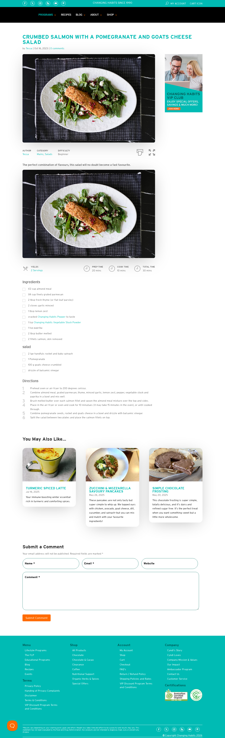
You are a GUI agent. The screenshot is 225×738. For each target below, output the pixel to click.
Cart (122, 659)
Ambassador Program (179, 669)
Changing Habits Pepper (52, 316)
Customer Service (177, 678)
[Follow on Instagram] (40, 3)
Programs (45, 14)
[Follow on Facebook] (24, 3)
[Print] (140, 151)
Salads (48, 154)
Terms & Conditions (36, 700)
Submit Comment (36, 617)
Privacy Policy (33, 686)
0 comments (57, 48)
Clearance (78, 664)
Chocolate (78, 655)
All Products (79, 650)
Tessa (25, 154)
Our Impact (173, 664)
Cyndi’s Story (174, 650)
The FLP (29, 655)
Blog (79, 14)
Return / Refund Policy (133, 674)
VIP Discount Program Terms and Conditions (41, 707)
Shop (110, 14)
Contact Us (173, 674)
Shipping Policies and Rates (135, 678)
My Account (178, 3)
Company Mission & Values (182, 659)
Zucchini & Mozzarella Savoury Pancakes (110, 489)
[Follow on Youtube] (55, 3)
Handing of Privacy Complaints (42, 690)
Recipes (66, 14)
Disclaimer (31, 695)
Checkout (125, 664)
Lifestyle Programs (36, 650)
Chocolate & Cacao (83, 659)
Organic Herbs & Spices (85, 678)
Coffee (76, 669)
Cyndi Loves (174, 655)
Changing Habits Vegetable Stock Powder (57, 322)
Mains (40, 154)
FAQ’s (123, 669)
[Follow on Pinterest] (63, 3)
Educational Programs (37, 659)
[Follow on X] (32, 3)
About (94, 14)
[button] (152, 151)
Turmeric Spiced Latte (46, 488)
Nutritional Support (83, 674)
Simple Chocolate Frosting (168, 489)
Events (28, 674)
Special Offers (80, 683)
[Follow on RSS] (48, 3)
